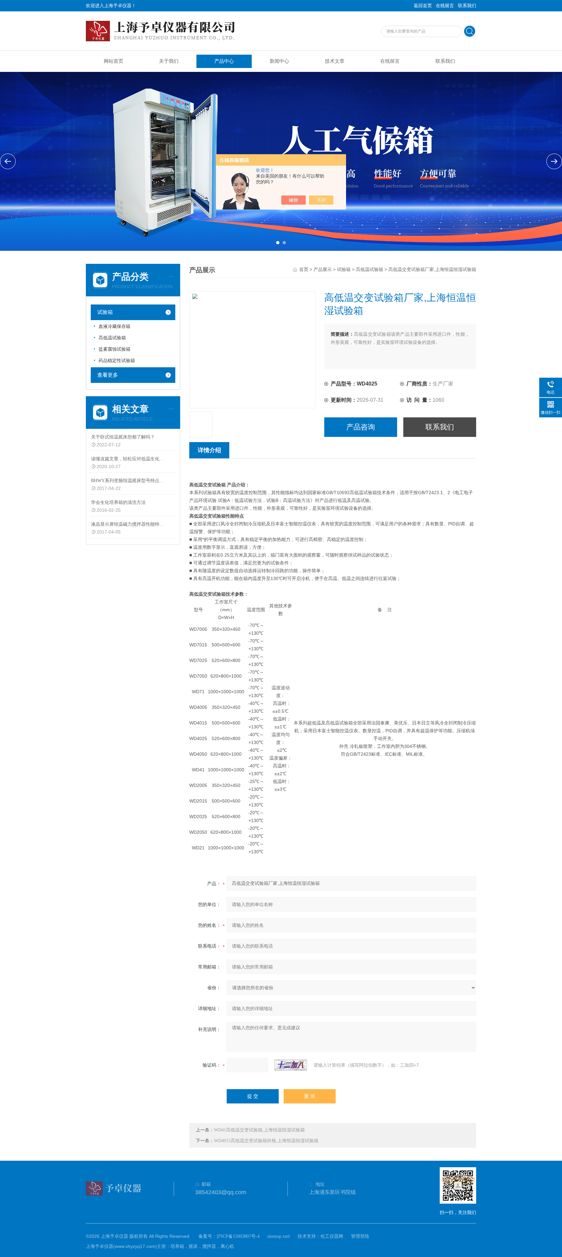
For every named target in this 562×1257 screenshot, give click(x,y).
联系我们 (467, 5)
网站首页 (113, 61)
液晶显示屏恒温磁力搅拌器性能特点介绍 (129, 524)
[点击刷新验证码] (290, 1065)
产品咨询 (360, 427)
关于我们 (169, 61)
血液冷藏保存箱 (114, 326)
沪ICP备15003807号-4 (238, 1236)
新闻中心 (279, 61)
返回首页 (423, 5)
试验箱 (105, 312)
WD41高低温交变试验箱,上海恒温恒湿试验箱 (259, 1130)
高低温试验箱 (112, 337)
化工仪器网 (331, 1236)
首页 (303, 269)
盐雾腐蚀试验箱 (114, 349)
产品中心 (224, 61)
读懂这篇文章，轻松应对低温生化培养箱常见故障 (129, 458)
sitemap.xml (278, 1236)
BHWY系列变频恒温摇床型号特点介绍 (129, 480)
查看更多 (107, 375)
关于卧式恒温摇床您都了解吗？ (123, 437)
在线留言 (445, 5)
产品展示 (323, 269)
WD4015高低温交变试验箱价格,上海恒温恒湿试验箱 (266, 1140)
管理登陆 (360, 1236)
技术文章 (334, 61)
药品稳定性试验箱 (117, 360)
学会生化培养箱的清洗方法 (118, 502)
